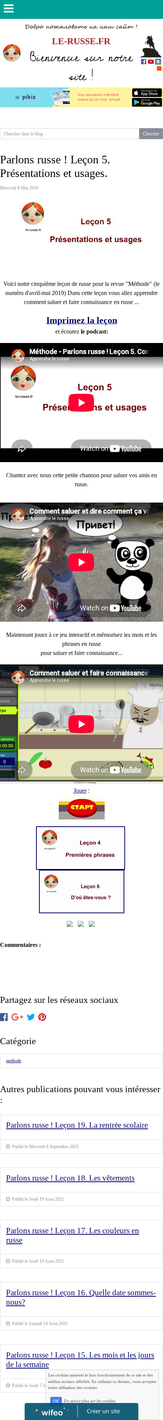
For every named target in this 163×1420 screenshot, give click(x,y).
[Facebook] (144, 61)
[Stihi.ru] (159, 68)
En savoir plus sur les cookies (89, 1401)
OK (56, 1401)
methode (13, 1060)
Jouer (80, 790)
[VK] (158, 61)
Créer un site (103, 1411)
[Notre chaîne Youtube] (151, 61)
